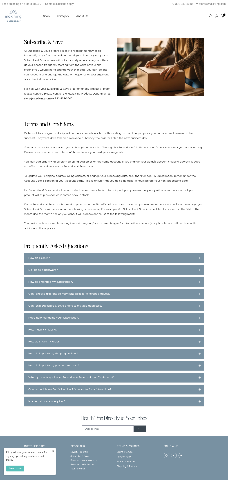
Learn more (15, 468)
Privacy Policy (124, 457)
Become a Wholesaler (82, 464)
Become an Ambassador (83, 460)
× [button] (53, 451)
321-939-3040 (183, 3)
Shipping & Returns (127, 466)
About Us (82, 16)
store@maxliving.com (212, 3)
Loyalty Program (79, 452)
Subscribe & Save (79, 456)
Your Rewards (77, 469)
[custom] (166, 455)
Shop (46, 16)
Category (63, 16)
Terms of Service (126, 461)
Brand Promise (125, 452)
